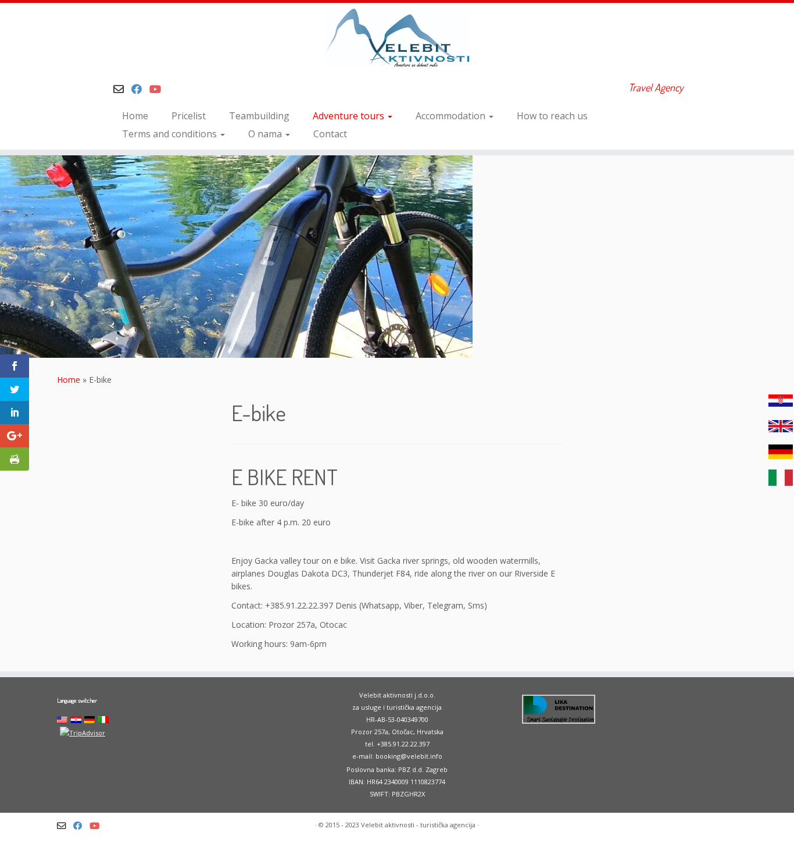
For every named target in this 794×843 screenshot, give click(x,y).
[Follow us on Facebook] (140, 89)
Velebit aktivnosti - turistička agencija (418, 824)
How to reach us (552, 115)
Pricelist (188, 115)
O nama (266, 133)
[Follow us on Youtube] (159, 89)
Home (135, 115)
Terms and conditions (170, 133)
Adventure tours (350, 115)
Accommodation (452, 115)
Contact (330, 133)
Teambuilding (259, 115)
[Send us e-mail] (122, 89)
